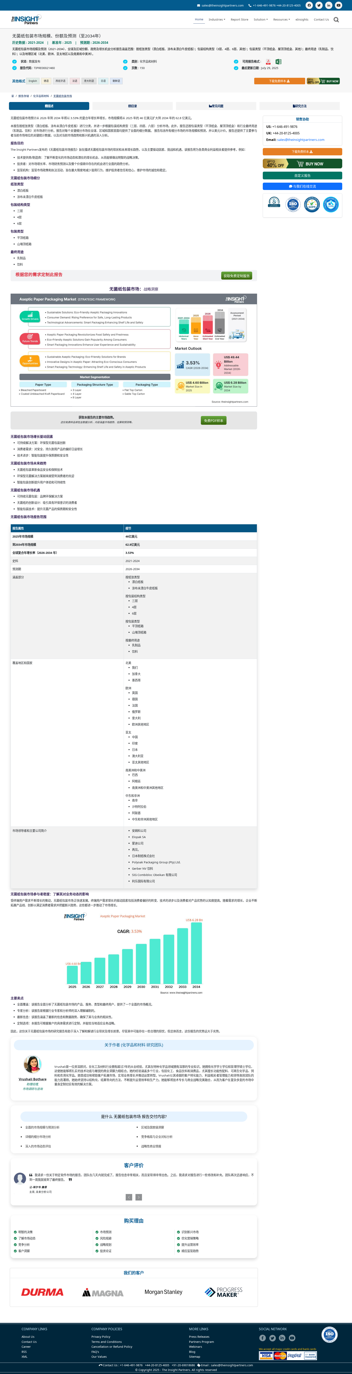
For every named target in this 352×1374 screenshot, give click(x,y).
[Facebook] (309, 5)
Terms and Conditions (106, 1342)
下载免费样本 (277, 81)
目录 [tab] (134, 106)
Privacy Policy (100, 1337)
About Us (28, 1337)
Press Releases (199, 1337)
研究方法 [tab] (301, 106)
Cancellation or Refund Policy (111, 1347)
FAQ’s (95, 1352)
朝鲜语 (116, 81)
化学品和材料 (41, 96)
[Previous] (114, 1197)
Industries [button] (216, 19)
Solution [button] (259, 19)
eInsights (302, 19)
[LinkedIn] (328, 5)
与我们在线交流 (304, 186)
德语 (46, 81)
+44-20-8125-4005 (288, 5)
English (33, 81)
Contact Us (321, 19)
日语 (103, 81)
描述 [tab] (50, 106)
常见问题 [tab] (217, 106)
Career (26, 1347)
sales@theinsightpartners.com (222, 5)
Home (199, 19)
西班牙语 (60, 81)
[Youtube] (293, 1341)
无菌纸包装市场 (62, 96)
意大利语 (89, 81)
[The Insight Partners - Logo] (26, 19)
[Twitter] (319, 5)
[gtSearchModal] (337, 20)
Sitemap (194, 1357)
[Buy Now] (323, 81)
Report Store (239, 19)
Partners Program (201, 1342)
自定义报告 (302, 175)
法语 (74, 81)
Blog (192, 1352)
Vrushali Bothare (32, 1079)
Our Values (99, 1357)
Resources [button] (280, 19)
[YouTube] (338, 5)
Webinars (195, 1347)
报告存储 (23, 96)
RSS (24, 1352)
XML (25, 1357)
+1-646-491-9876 (264, 5)
